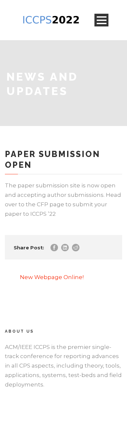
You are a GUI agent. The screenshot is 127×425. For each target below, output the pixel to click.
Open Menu (101, 20)
